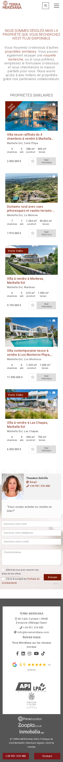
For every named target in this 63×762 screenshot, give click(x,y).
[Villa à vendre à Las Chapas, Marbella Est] (31, 404)
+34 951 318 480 (39, 486)
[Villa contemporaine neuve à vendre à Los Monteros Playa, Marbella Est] (31, 332)
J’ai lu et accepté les (20, 581)
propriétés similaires (20, 51)
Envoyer (52, 577)
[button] (54, 116)
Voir (46, 161)
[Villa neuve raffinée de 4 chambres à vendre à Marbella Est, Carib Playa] (31, 116)
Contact (47, 756)
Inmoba (31, 747)
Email (33, 482)
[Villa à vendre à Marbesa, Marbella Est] (31, 260)
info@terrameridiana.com (33, 632)
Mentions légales (35, 743)
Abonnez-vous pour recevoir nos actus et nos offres (20, 572)
